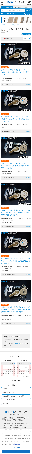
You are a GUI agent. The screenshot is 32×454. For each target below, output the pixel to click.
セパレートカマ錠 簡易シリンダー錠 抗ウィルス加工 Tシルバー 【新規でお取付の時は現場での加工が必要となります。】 (15, 309)
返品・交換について (8, 392)
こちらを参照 (17, 343)
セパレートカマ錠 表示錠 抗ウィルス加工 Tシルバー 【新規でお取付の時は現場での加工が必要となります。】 (16, 261)
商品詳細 (28, 84)
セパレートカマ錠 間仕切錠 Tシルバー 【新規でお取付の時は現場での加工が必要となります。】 (15, 72)
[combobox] (16, 10)
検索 (28, 10)
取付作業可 (4, 67)
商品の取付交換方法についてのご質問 (13, 396)
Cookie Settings (16, 447)
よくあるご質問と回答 (9, 399)
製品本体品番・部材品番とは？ (10, 13)
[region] (16, 441)
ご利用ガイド (7, 388)
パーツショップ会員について (11, 385)
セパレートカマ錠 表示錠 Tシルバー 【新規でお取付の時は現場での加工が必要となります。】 (15, 119)
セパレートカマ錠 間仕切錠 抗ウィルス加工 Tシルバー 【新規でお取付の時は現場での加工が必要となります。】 (15, 212)
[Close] (30, 431)
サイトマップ (7, 403)
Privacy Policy (16, 444)
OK (16, 451)
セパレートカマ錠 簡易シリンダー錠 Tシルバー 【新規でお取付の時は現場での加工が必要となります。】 (16, 166)
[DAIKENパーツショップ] (16, 2)
